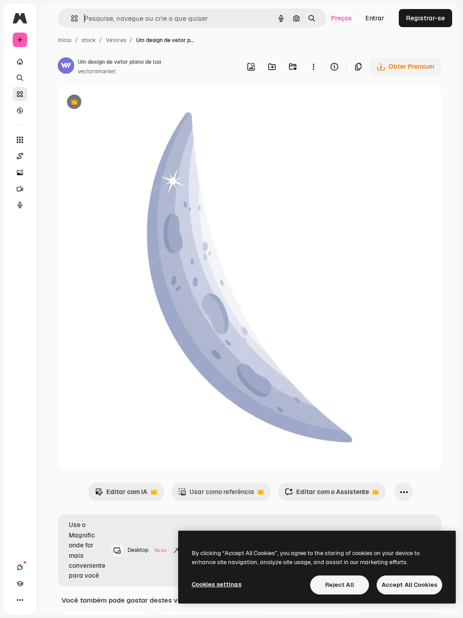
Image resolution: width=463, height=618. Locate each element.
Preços (341, 18)
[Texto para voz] (20, 205)
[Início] (20, 61)
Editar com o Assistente (327, 494)
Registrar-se (425, 18)
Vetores (116, 40)
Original (115, 103)
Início (64, 40)
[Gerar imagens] (20, 172)
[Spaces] (20, 156)
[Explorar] (20, 110)
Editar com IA (121, 494)
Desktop (147, 550)
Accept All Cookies (409, 585)
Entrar (374, 18)
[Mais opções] (313, 66)
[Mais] (20, 600)
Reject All (339, 585)
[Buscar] (20, 78)
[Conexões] (20, 567)
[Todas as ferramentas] (20, 140)
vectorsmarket (97, 71)
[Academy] (20, 583)
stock (88, 40)
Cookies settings (216, 584)
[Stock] (20, 94)
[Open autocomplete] (70, 18)
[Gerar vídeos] (20, 188)
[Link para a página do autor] (66, 66)
